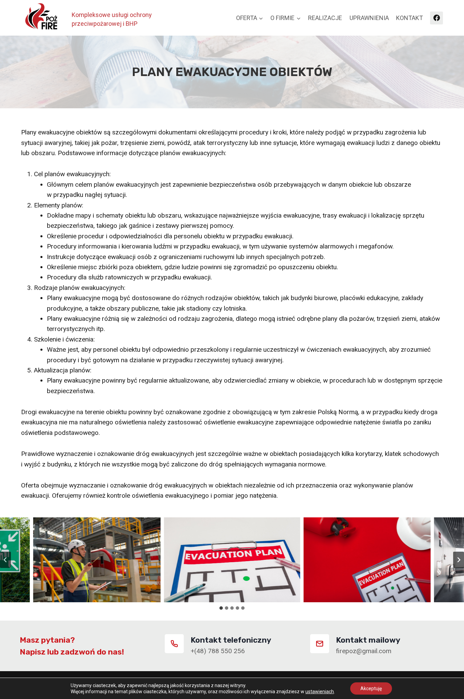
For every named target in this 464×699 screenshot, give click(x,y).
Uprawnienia (369, 17)
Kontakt (409, 17)
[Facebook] (436, 18)
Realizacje (325, 17)
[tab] (221, 608)
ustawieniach (319, 691)
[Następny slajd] (458, 560)
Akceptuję (371, 688)
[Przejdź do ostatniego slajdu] (5, 560)
